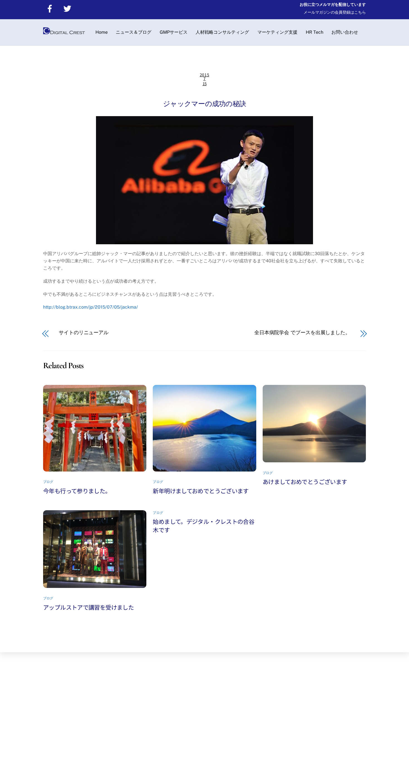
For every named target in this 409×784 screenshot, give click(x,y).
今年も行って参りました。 (77, 491)
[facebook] (50, 8)
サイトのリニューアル (84, 332)
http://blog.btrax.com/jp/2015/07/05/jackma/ (90, 307)
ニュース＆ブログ (133, 32)
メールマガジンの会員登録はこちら (335, 12)
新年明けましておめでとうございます (200, 491)
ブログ (48, 482)
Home (101, 32)
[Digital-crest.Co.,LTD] (64, 32)
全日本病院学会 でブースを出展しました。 (302, 332)
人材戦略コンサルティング (222, 32)
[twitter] (68, 8)
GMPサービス (174, 32)
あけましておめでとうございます (305, 481)
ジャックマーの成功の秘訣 (204, 104)
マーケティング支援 (277, 32)
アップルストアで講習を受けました (88, 607)
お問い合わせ (344, 32)
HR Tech (314, 32)
